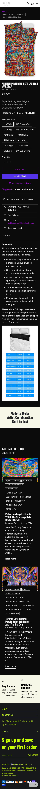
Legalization (12, 497)
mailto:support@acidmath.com (21, 223)
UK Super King (23, 151)
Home (4, 11)
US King (8, 129)
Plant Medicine (13, 593)
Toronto (29, 609)
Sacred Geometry (14, 609)
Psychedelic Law (14, 505)
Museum (26, 589)
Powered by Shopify (10, 775)
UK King (8, 151)
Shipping (6, 189)
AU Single (8, 135)
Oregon (9, 501)
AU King (22, 140)
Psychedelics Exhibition (17, 601)
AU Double (23, 135)
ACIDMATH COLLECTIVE (26, 768)
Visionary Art (12, 614)
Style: (15, 104)
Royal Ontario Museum (23, 605)
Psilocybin (20, 501)
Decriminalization (14, 485)
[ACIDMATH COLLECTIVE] (6, 3)
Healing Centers (14, 493)
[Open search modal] (28, 3)
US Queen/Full (23, 124)
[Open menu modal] (37, 3)
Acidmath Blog (13, 481)
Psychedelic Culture (16, 597)
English (4, 764)
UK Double (23, 145)
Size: (8, 119)
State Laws (11, 509)
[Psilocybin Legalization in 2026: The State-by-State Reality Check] (20, 470)
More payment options (20, 183)
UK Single (8, 145)
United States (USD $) (21, 764)
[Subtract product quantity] (4, 162)
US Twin (8, 124)
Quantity (6, 157)
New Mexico (25, 497)
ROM (8, 605)
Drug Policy (11, 489)
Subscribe (33, 755)
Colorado (27, 481)
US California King (25, 129)
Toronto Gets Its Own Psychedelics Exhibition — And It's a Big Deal (18, 621)
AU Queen (9, 140)
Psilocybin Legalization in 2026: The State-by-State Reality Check (18, 517)
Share (7, 235)
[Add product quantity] (10, 162)
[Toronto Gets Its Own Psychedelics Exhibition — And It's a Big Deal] (20, 579)
